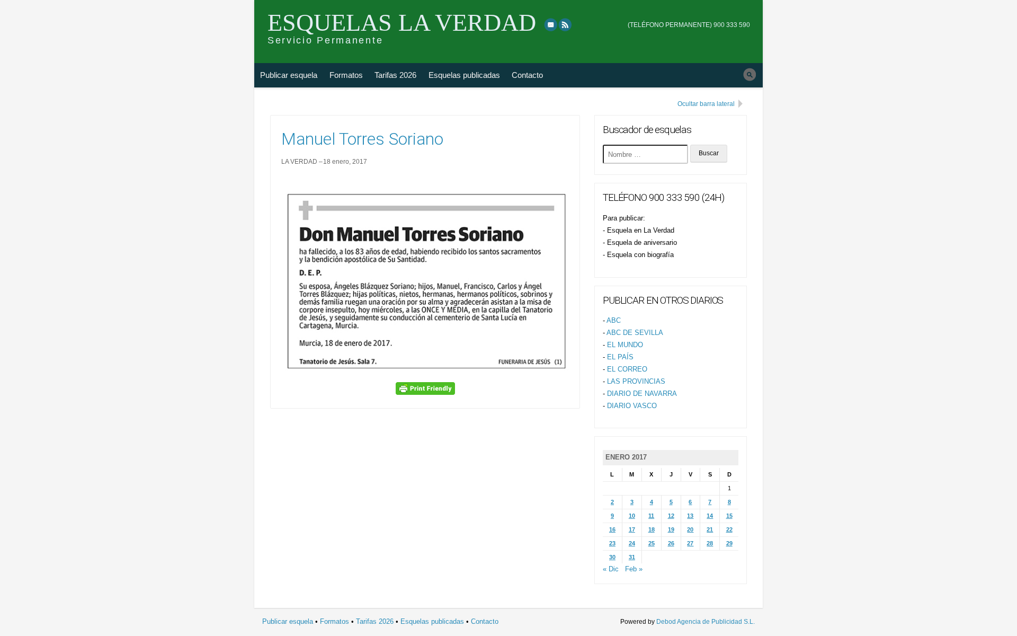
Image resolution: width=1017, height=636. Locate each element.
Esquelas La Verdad (401, 22)
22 (729, 529)
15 (729, 516)
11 (651, 516)
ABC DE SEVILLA (634, 333)
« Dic (611, 569)
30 (612, 557)
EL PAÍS (620, 357)
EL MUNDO (625, 345)
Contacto (527, 75)
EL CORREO (627, 369)
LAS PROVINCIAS (636, 381)
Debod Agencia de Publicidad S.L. (705, 621)
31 (632, 557)
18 (651, 529)
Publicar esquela (288, 75)
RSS (565, 24)
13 (690, 516)
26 (671, 543)
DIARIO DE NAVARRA (642, 394)
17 (632, 529)
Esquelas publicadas (464, 75)
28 (710, 543)
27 (690, 543)
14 (710, 516)
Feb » (634, 569)
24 (632, 543)
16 (612, 529)
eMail (550, 24)
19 (671, 529)
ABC (613, 320)
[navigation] (689, 17)
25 (651, 543)
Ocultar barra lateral (706, 104)
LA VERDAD (299, 161)
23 (612, 543)
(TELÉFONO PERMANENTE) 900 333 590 (689, 25)
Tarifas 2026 (395, 75)
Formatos (346, 75)
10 (632, 516)
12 (671, 516)
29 (729, 543)
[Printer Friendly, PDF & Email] (425, 388)
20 (690, 529)
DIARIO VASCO (632, 406)
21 (710, 529)
